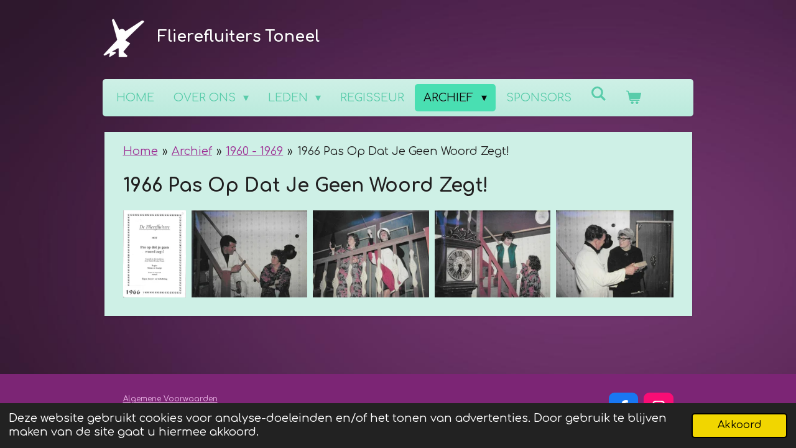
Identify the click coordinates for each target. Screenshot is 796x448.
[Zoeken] (598, 94)
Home (140, 151)
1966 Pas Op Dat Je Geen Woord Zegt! (403, 151)
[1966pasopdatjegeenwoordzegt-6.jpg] (154, 253)
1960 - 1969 (254, 151)
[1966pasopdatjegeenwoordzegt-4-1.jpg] (492, 253)
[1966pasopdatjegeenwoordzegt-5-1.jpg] (614, 253)
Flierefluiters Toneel (238, 36)
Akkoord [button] (739, 425)
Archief (192, 151)
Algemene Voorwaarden (170, 398)
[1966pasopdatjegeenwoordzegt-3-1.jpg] (370, 253)
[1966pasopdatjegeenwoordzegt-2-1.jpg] (249, 253)
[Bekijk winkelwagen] (633, 97)
